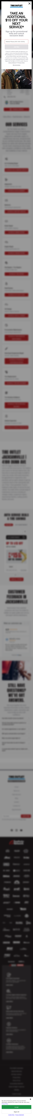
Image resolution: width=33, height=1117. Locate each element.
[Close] (29, 3)
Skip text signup (16, 65)
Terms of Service (12, 62)
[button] (30, 1099)
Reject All (16, 1112)
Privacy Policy (21, 62)
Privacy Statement (19, 1115)
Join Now (16, 47)
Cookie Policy (11, 1115)
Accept (16, 1107)
